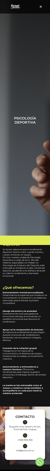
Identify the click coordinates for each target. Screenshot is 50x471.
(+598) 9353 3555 (25, 440)
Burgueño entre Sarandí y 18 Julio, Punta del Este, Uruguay (25, 428)
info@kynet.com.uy (25, 450)
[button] (41, 7)
